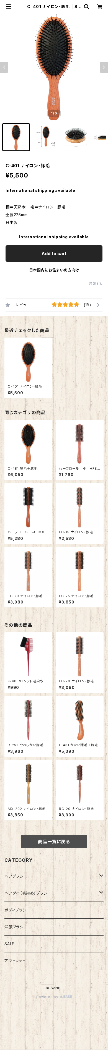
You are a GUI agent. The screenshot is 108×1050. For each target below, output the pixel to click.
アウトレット (14, 960)
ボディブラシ (15, 910)
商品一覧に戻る (54, 841)
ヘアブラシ (13, 876)
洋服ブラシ (14, 926)
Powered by (48, 997)
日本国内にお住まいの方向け (54, 270)
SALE (9, 943)
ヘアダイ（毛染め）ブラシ (25, 893)
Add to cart (54, 253)
